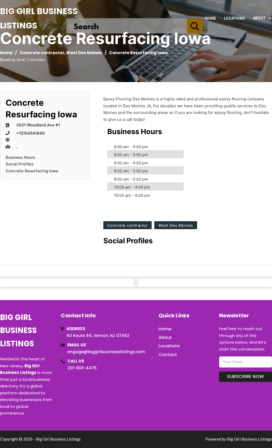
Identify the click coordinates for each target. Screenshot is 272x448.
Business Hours (20, 157)
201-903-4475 (82, 368)
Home (210, 18)
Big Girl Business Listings (39, 18)
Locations (234, 18)
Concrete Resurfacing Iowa (32, 170)
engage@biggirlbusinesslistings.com (106, 352)
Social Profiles (19, 164)
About (165, 337)
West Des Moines (84, 53)
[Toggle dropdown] (270, 18)
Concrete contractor (42, 53)
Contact (168, 355)
